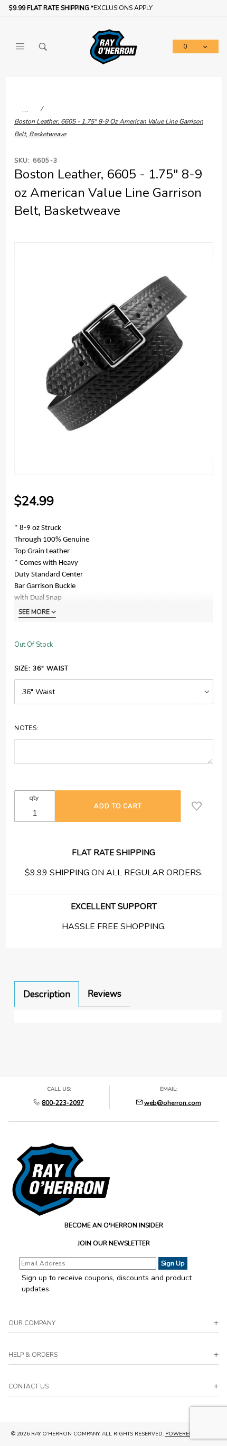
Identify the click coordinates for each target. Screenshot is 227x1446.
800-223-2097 (63, 1103)
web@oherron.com (172, 1103)
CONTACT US (28, 1386)
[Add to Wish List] (197, 806)
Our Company (31, 1323)
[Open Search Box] (43, 46)
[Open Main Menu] (20, 46)
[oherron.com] (113, 46)
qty (34, 797)
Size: (41, 668)
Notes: (26, 728)
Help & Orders (33, 1354)
